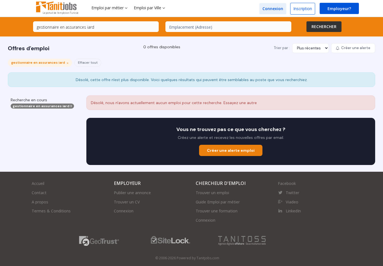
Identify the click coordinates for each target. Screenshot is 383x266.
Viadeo (292, 202)
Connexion (272, 8)
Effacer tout (88, 62)
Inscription (302, 8)
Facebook (287, 183)
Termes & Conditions (51, 211)
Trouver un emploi (212, 192)
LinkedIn (293, 211)
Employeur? (339, 8)
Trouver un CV (127, 202)
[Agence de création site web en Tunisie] (242, 240)
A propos (40, 202)
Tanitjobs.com (208, 258)
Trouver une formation (216, 211)
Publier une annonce (132, 192)
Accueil (38, 183)
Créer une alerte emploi (231, 150)
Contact (39, 192)
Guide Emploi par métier (218, 202)
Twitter (292, 192)
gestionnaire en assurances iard (42, 106)
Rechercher (324, 26)
